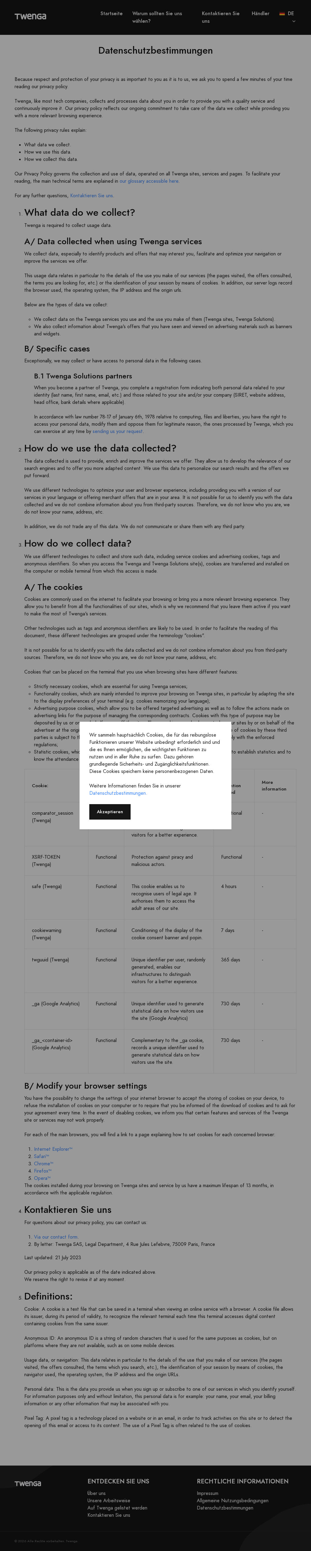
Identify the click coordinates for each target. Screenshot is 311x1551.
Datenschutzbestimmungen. (118, 793)
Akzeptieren (110, 811)
